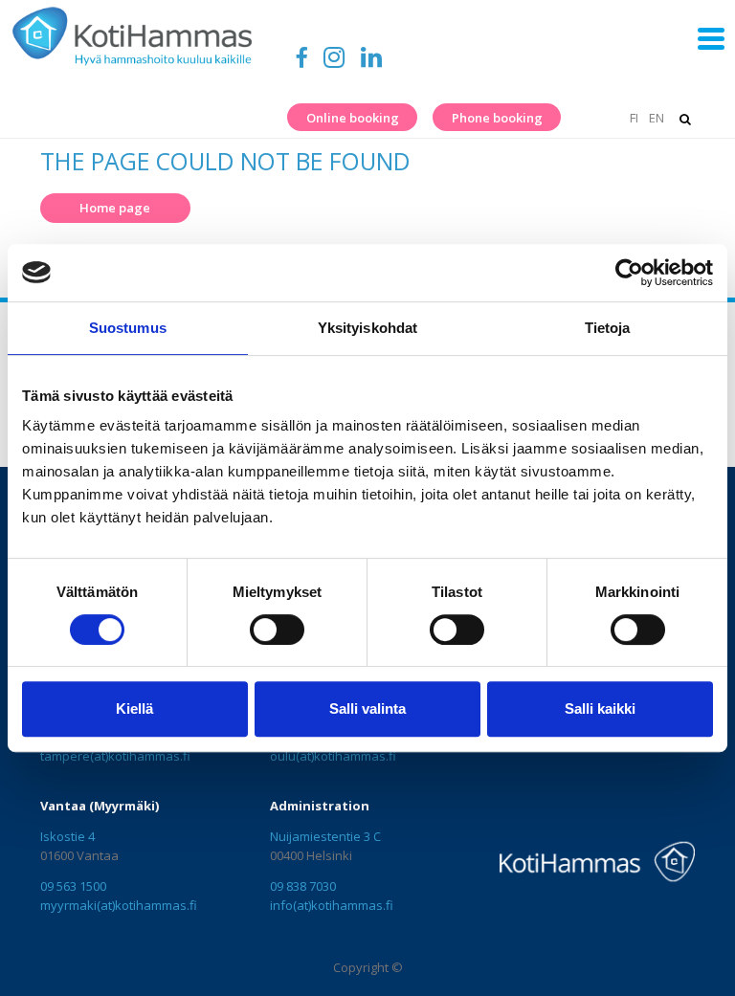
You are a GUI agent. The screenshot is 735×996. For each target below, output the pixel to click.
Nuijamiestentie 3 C (325, 836)
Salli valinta (367, 708)
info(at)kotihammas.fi (331, 905)
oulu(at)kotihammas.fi (333, 755)
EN (656, 117)
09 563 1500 (73, 886)
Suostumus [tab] (128, 328)
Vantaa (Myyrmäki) (99, 805)
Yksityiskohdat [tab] (367, 328)
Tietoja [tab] (608, 328)
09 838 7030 (303, 886)
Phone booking (497, 117)
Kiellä (134, 708)
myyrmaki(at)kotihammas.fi (118, 905)
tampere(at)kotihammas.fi (115, 755)
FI (633, 117)
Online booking (352, 117)
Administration (319, 805)
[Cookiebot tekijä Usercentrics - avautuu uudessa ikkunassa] (629, 272)
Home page (114, 207)
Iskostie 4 (67, 836)
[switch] (277, 629)
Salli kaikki (600, 708)
